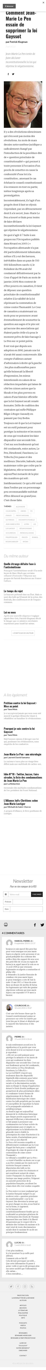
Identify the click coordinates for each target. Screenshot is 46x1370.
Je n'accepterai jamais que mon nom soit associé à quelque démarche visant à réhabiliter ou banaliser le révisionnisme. (22, 716)
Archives (23, 1308)
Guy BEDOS (10, 520)
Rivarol (35, 537)
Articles (23, 1305)
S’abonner (23, 1350)
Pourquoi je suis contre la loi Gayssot (19, 730)
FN (31, 511)
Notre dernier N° (23, 1348)
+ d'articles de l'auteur (23, 633)
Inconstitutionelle (27, 520)
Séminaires (23, 1333)
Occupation (11, 533)
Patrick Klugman (18, 41)
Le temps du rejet (13, 591)
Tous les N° (23, 1345)
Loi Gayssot (10, 528)
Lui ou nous (10, 612)
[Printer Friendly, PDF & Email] (6, 926)
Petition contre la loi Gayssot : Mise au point (20, 704)
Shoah (25, 542)
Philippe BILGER (11, 537)
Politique (23, 1315)
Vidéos (23, 1325)
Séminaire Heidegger (23, 1335)
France (9, 515)
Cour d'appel (11, 511)
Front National (22, 515)
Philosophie (23, 1313)
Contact (23, 1356)
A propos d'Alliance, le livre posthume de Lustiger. (23, 812)
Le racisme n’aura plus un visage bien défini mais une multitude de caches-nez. (23, 762)
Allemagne (20, 507)
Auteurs (23, 1300)
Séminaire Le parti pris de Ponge (23, 1338)
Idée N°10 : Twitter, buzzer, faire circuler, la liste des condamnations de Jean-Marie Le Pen (23, 777)
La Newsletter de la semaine (23, 1298)
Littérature (23, 1310)
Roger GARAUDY (12, 542)
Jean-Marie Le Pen (13, 524)
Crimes (23, 511)
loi (34, 524)
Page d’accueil (23, 1295)
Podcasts (23, 1323)
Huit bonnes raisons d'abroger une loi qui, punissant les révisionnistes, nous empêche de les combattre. (21, 741)
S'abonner (36, 894)
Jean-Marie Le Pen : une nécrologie (22, 754)
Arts (23, 1318)
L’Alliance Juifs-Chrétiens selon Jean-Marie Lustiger (21, 802)
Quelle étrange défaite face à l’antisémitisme (20, 565)
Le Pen (26, 524)
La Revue (23, 1343)
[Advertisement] (23, 667)
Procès (25, 537)
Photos (23, 1328)
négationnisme (25, 528)
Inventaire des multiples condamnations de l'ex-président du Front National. (22, 789)
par (10, 709)
